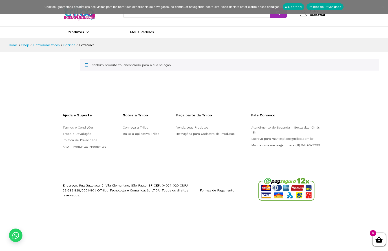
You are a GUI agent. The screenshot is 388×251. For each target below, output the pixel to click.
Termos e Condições (78, 127)
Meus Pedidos (142, 32)
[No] (382, 6)
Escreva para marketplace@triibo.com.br (282, 138)
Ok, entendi (293, 7)
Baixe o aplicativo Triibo (141, 133)
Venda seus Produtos (192, 127)
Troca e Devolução (77, 133)
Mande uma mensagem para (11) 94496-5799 (285, 145)
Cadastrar (317, 15)
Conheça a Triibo (135, 127)
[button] (15, 235)
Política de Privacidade (80, 140)
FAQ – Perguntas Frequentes (84, 146)
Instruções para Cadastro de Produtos (205, 133)
